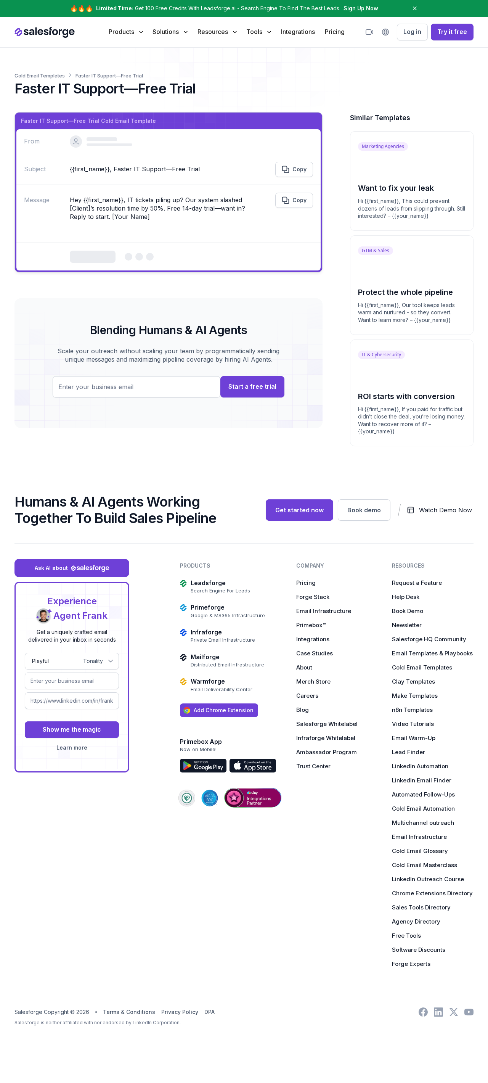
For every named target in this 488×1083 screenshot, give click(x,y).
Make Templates (415, 695)
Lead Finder (408, 752)
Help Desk (405, 596)
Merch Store (313, 681)
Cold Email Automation (423, 808)
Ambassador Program (326, 752)
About (304, 667)
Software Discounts (418, 949)
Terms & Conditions (129, 1012)
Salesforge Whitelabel (327, 723)
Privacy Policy (179, 1012)
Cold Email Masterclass (424, 865)
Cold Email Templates (422, 667)
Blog (302, 709)
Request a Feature (417, 582)
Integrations (298, 31)
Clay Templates (413, 681)
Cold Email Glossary (420, 850)
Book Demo (407, 611)
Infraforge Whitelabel (325, 738)
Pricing (335, 31)
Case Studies (314, 653)
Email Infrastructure (323, 611)
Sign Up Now (361, 8)
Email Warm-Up (413, 738)
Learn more (71, 747)
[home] (44, 32)
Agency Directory (416, 921)
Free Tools (406, 935)
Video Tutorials (413, 723)
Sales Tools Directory (421, 907)
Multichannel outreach (423, 822)
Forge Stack (312, 596)
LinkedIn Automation (420, 766)
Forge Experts (411, 963)
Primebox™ (311, 625)
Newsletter (407, 625)
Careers (307, 695)
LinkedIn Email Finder (421, 780)
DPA (209, 1012)
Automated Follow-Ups (423, 794)
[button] (125, 31)
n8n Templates (412, 709)
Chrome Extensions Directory (432, 893)
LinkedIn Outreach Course (428, 879)
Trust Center (313, 766)
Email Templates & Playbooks (432, 653)
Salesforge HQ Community (429, 639)
